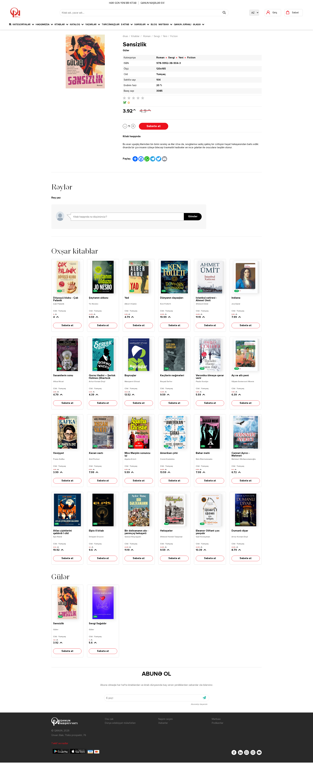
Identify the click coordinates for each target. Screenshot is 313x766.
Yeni (165, 36)
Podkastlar (217, 723)
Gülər (126, 50)
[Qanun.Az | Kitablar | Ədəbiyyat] (15, 12)
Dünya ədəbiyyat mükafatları (120, 723)
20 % (159, 85)
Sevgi (157, 36)
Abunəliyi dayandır (199, 704)
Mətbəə (164, 24)
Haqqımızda (43, 24)
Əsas (125, 36)
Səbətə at (154, 126)
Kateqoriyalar (21, 24)
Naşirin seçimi (165, 719)
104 (158, 80)
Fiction (174, 36)
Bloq (154, 24)
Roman (147, 36)
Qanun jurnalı (182, 24)
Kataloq (75, 24)
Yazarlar (91, 24)
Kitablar (60, 24)
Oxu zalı (109, 719)
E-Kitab (125, 24)
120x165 (161, 69)
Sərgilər (140, 24)
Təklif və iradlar (59, 743)
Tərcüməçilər (110, 24)
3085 (159, 91)
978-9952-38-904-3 (168, 63)
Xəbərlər (163, 723)
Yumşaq (160, 74)
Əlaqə (197, 24)
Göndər (192, 216)
